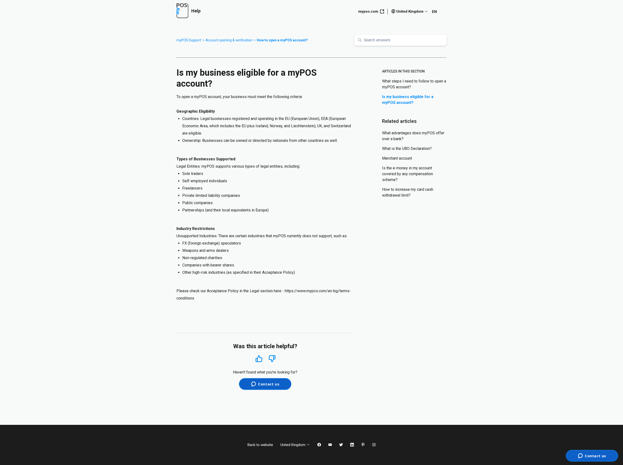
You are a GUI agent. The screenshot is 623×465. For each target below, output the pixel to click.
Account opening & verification (229, 40)
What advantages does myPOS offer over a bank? (413, 136)
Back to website (260, 445)
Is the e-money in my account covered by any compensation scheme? (407, 174)
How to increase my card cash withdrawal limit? (407, 192)
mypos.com (368, 11)
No (272, 358)
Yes (259, 358)
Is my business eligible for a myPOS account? (407, 99)
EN (434, 11)
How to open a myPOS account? (282, 40)
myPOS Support (188, 40)
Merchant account (397, 158)
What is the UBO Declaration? (407, 148)
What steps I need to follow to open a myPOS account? (414, 84)
